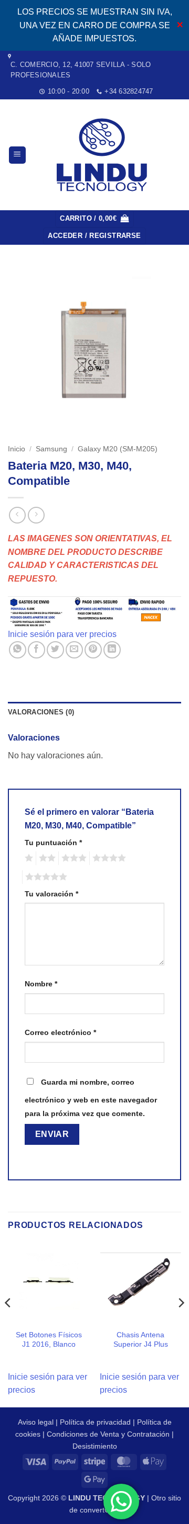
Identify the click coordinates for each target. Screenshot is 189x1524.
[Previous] (8, 1323)
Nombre (41, 984)
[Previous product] (36, 515)
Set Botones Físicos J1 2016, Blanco (49, 1339)
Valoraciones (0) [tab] (41, 712)
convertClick (100, 1510)
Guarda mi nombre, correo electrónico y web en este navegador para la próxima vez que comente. (91, 1098)
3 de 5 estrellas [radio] (72, 858)
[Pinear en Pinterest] (93, 649)
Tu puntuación (53, 842)
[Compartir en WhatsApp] (17, 649)
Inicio (16, 449)
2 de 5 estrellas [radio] (46, 858)
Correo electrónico (60, 1032)
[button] (17, 155)
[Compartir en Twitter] (55, 649)
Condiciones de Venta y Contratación (108, 1434)
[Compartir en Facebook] (36, 649)
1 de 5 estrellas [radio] (27, 858)
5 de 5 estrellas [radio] (44, 877)
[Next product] (17, 515)
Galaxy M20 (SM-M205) (118, 449)
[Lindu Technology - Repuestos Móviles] (103, 155)
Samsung (51, 449)
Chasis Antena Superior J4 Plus (140, 1339)
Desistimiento (94, 1446)
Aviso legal (36, 1422)
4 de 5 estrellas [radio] (107, 858)
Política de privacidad (95, 1422)
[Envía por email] (74, 649)
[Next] (180, 1323)
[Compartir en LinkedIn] (112, 649)
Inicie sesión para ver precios (62, 634)
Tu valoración (51, 894)
